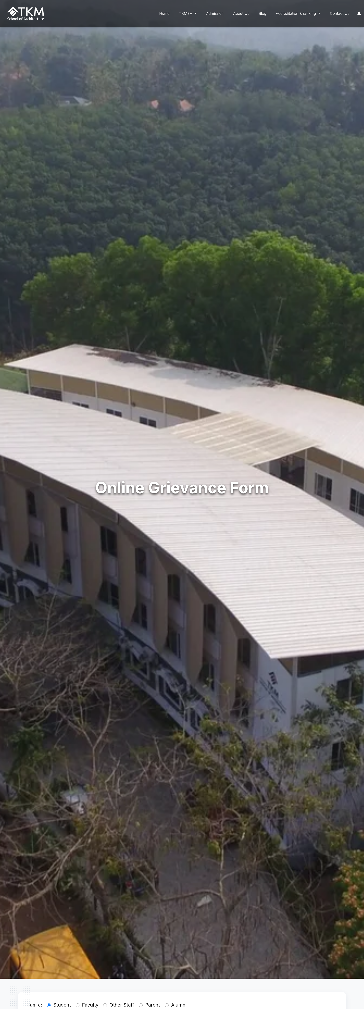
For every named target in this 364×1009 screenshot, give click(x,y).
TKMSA (186, 13)
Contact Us (339, 13)
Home (164, 13)
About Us (241, 13)
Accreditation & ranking (296, 13)
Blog (262, 13)
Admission (215, 13)
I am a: (34, 1005)
